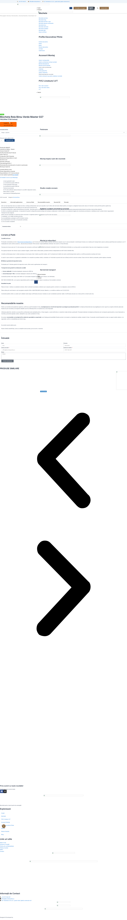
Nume (2, 343)
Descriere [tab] (3, 202)
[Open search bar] (97, 8)
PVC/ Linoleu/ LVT (5, 819)
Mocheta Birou (15, 15)
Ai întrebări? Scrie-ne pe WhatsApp (9, 177)
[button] (63, 461)
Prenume (65, 343)
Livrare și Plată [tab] (30, 202)
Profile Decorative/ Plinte (7, 825)
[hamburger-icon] (70, 8)
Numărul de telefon (68, 347)
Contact (39, 278)
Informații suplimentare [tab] (16, 202)
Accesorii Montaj (5, 822)
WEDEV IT (15, 917)
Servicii (39, 92)
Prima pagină (3, 15)
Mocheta (9, 15)
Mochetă (3, 816)
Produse (39, 9)
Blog (38, 276)
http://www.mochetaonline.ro (25, 242)
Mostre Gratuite (41, 274)
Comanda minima (4, 129)
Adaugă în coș (9, 140)
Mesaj (2, 352)
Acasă (38, 8)
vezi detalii (15, 174)
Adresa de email (5, 347)
